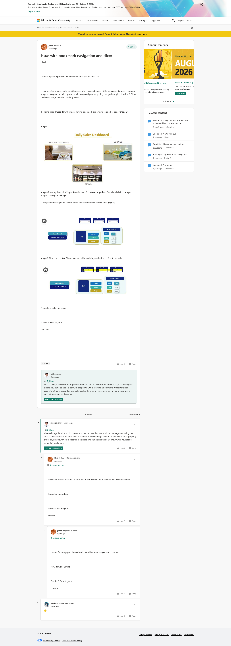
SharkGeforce (56, 603)
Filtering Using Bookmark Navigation (170, 154)
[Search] (173, 20)
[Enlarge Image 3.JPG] (89, 279)
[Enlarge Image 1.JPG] (89, 160)
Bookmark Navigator (162, 165)
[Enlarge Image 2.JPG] (89, 230)
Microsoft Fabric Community (47, 28)
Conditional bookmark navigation (168, 144)
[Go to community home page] (53, 20)
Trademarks (189, 634)
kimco (166, 137)
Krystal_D (167, 158)
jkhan (51, 45)
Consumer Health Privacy (72, 640)
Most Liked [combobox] (134, 414)
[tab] (167, 101)
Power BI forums (66, 28)
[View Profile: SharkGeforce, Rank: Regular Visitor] (46, 604)
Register (181, 20)
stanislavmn (171, 127)
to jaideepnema (73, 458)
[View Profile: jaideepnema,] (46, 375)
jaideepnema (56, 374)
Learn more (142, 34)
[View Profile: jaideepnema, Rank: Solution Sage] (46, 424)
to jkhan (74, 530)
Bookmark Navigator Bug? (165, 133)
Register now (34, 11)
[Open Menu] (192, 28)
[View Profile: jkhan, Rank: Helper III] (44, 47)
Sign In (189, 20)
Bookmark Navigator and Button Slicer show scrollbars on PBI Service (170, 122)
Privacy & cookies (162, 634)
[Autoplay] (164, 101)
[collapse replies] (38, 422)
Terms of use (176, 634)
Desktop (77, 28)
